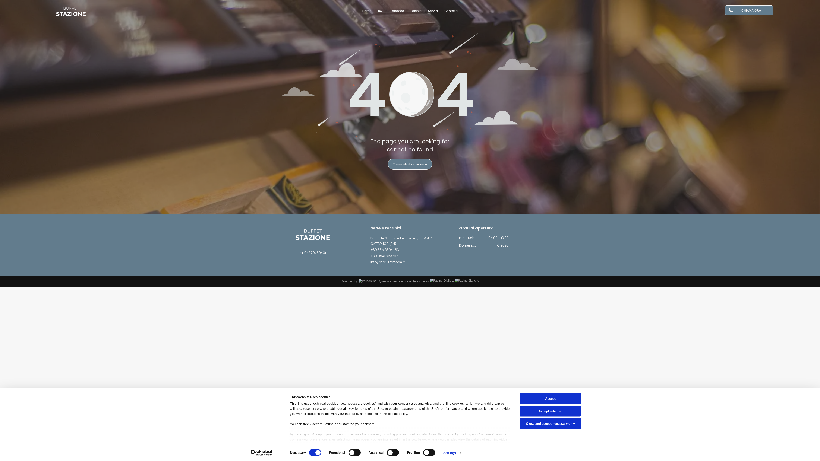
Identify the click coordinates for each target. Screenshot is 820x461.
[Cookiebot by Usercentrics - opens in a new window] (261, 452)
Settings (449, 452)
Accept (550, 398)
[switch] (354, 452)
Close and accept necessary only (550, 423)
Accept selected (550, 411)
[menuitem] (367, 11)
